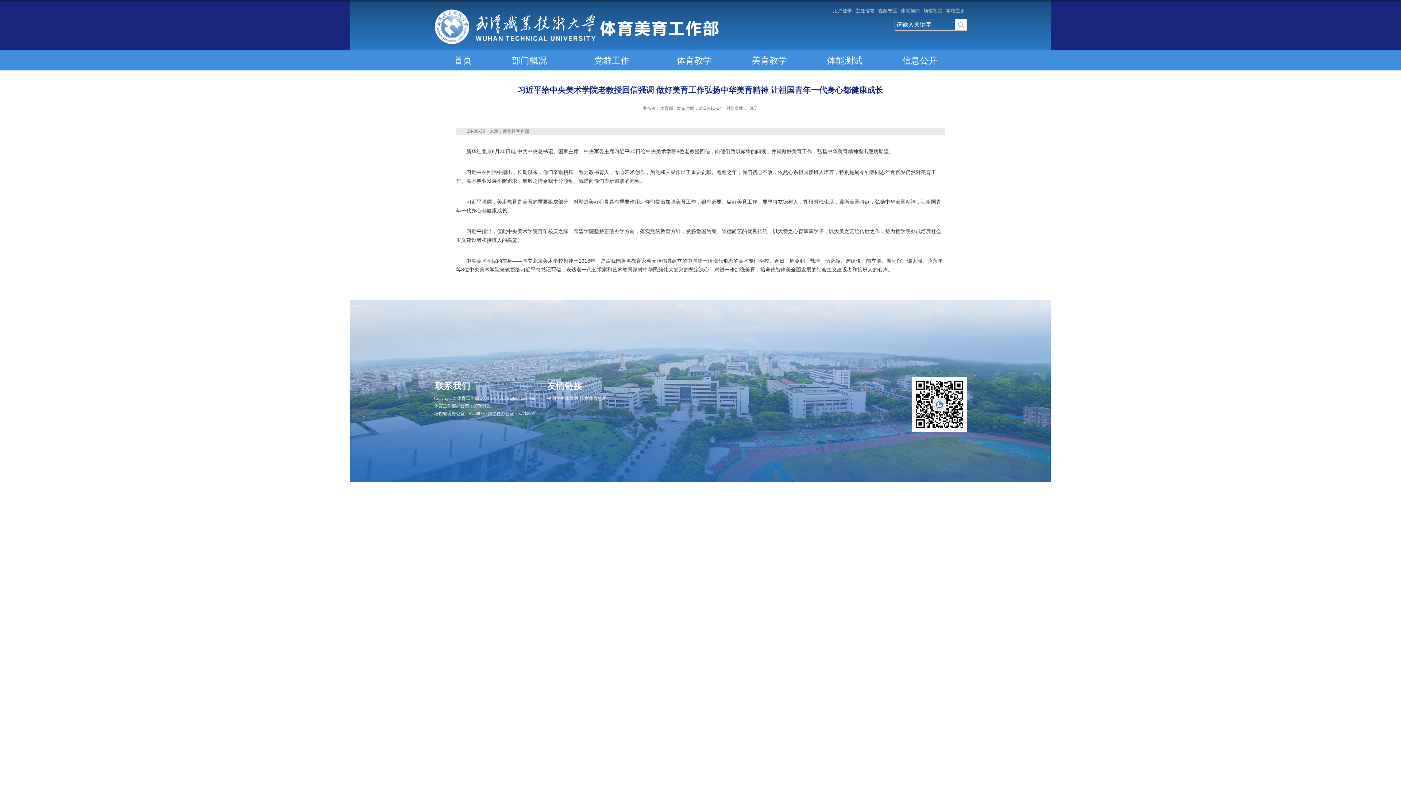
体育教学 (694, 60)
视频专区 (887, 10)
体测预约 (910, 10)
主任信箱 (865, 10)
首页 (463, 60)
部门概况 (529, 60)
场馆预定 (932, 10)
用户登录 (842, 10)
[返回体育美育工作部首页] (576, 12)
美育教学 (769, 60)
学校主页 (955, 10)
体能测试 (844, 60)
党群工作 (611, 60)
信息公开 (919, 60)
